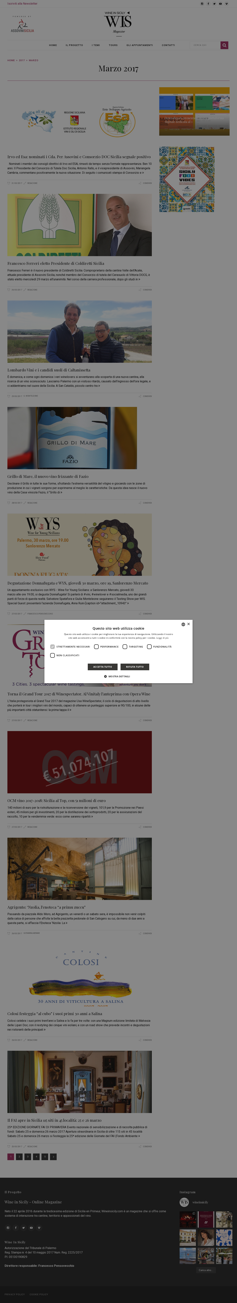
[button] (118, 676)
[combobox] (183, 624)
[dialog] (118, 651)
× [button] (188, 624)
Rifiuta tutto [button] (135, 666)
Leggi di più (162, 637)
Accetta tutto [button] (102, 666)
